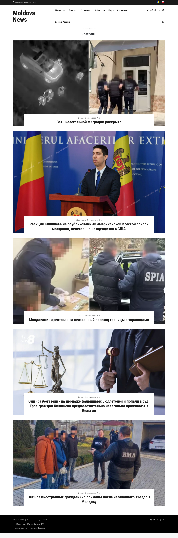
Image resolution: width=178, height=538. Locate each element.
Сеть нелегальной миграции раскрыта (89, 122)
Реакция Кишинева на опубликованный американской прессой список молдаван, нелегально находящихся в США (89, 226)
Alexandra (82, 220)
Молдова (59, 10)
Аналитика (122, 10)
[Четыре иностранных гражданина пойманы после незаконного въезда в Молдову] (89, 463)
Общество (100, 10)
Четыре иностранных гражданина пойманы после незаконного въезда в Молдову (88, 499)
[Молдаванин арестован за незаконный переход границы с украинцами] (89, 281)
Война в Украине (62, 22)
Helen (82, 118)
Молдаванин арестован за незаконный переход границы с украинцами (89, 319)
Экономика (86, 10)
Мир (110, 10)
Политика (73, 10)
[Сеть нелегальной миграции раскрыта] (89, 83)
